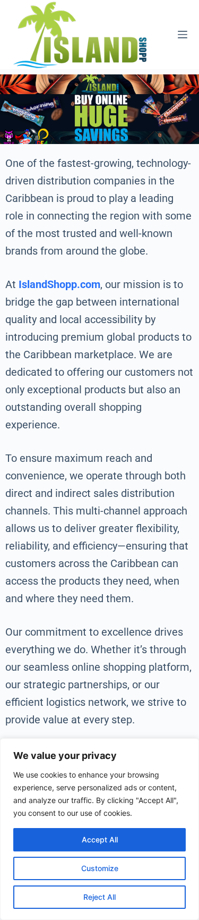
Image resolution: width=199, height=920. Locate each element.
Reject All (99, 896)
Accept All (100, 839)
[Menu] (182, 34)
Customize (99, 868)
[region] (99, 829)
